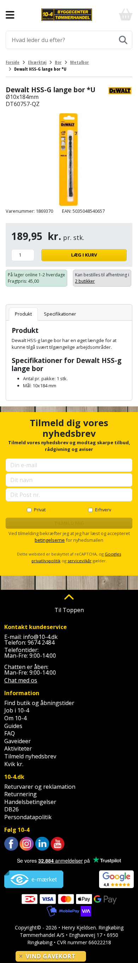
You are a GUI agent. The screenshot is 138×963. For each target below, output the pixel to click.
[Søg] (123, 40)
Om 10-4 (15, 718)
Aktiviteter (18, 748)
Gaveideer (17, 741)
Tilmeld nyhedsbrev (30, 756)
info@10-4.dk (40, 637)
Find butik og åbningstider (39, 703)
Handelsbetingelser (30, 802)
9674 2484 (41, 642)
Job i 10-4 (16, 710)
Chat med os (20, 680)
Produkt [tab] (23, 314)
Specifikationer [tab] (60, 314)
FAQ (9, 733)
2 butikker (85, 281)
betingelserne (50, 540)
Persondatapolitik (28, 817)
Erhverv (103, 509)
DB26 (11, 809)
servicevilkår (80, 560)
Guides (13, 726)
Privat (40, 509)
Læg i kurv (84, 255)
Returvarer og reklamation (39, 787)
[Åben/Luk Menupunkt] (10, 14)
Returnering (20, 794)
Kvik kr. (13, 764)
